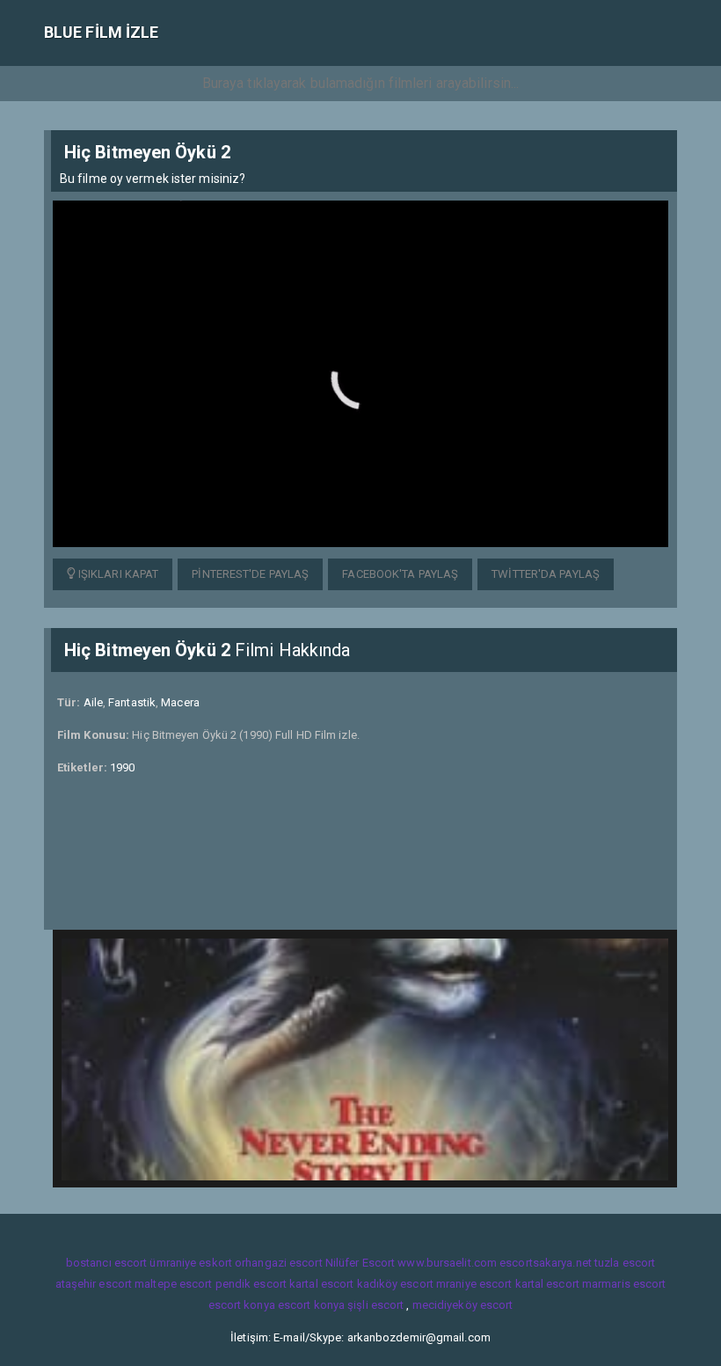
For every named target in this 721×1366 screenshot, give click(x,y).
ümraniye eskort (190, 1262)
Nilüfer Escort (360, 1262)
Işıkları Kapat (117, 574)
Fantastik (132, 702)
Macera (180, 702)
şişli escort (375, 1304)
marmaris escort (624, 1283)
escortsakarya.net (545, 1262)
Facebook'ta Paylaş (400, 574)
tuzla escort (624, 1262)
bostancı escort (107, 1262)
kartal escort (321, 1283)
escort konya (241, 1304)
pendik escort (251, 1283)
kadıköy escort (395, 1283)
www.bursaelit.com (447, 1262)
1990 (122, 767)
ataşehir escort (94, 1283)
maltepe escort (173, 1283)
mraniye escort (474, 1283)
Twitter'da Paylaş (546, 574)
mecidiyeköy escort (462, 1304)
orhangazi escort (279, 1262)
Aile (93, 702)
